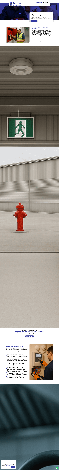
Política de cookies (8, 465)
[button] (57, 468)
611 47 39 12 (46, 2)
